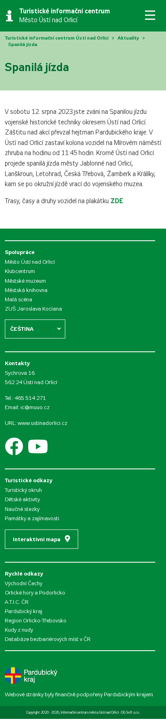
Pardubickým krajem (128, 694)
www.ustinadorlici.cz (42, 423)
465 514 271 (30, 398)
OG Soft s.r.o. (130, 712)
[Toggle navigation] (150, 15)
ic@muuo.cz (35, 407)
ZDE (116, 201)
